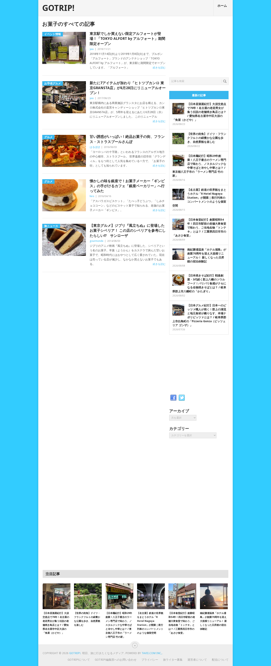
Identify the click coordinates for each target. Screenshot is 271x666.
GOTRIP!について (79, 659)
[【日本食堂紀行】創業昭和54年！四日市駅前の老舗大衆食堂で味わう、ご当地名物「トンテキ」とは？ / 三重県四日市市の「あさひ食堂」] (182, 596)
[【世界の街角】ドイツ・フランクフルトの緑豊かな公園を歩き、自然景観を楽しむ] (88, 596)
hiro (92, 196)
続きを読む (159, 67)
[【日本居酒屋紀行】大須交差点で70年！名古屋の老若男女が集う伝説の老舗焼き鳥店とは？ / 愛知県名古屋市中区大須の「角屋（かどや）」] (56, 596)
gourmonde (96, 240)
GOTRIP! (58, 8)
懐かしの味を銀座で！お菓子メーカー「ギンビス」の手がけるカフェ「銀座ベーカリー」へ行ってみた (127, 186)
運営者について (197, 659)
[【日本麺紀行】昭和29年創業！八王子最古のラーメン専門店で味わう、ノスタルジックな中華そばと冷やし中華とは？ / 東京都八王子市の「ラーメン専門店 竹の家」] (119, 596)
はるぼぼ (95, 147)
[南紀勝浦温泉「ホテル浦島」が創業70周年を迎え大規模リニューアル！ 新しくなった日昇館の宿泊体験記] (214, 596)
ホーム (222, 6)
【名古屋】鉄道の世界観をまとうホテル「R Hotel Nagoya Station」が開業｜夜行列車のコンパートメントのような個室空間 (199, 197)
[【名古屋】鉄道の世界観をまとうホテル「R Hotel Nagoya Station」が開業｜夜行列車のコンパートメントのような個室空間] (151, 596)
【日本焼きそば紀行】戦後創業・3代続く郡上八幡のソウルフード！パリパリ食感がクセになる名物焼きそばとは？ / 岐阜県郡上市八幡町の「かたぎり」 (199, 283)
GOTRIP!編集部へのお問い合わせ (115, 659)
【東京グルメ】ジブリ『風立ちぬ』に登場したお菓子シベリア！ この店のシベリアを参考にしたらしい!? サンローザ (128, 230)
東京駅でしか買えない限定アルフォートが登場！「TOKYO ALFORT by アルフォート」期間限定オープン (127, 38)
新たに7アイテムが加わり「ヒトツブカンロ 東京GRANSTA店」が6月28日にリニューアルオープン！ (128, 88)
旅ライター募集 (173, 659)
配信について (220, 659)
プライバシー (149, 659)
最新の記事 (199, 95)
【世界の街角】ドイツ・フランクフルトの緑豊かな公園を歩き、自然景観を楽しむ (206, 137)
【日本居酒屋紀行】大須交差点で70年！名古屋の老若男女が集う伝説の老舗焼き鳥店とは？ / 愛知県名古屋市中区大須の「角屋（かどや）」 (199, 111)
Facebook (173, 398)
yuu (92, 49)
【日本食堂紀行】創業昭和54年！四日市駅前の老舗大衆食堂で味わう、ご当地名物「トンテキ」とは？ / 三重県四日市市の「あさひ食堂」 (199, 227)
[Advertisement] (199, 46)
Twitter (182, 398)
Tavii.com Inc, (152, 653)
